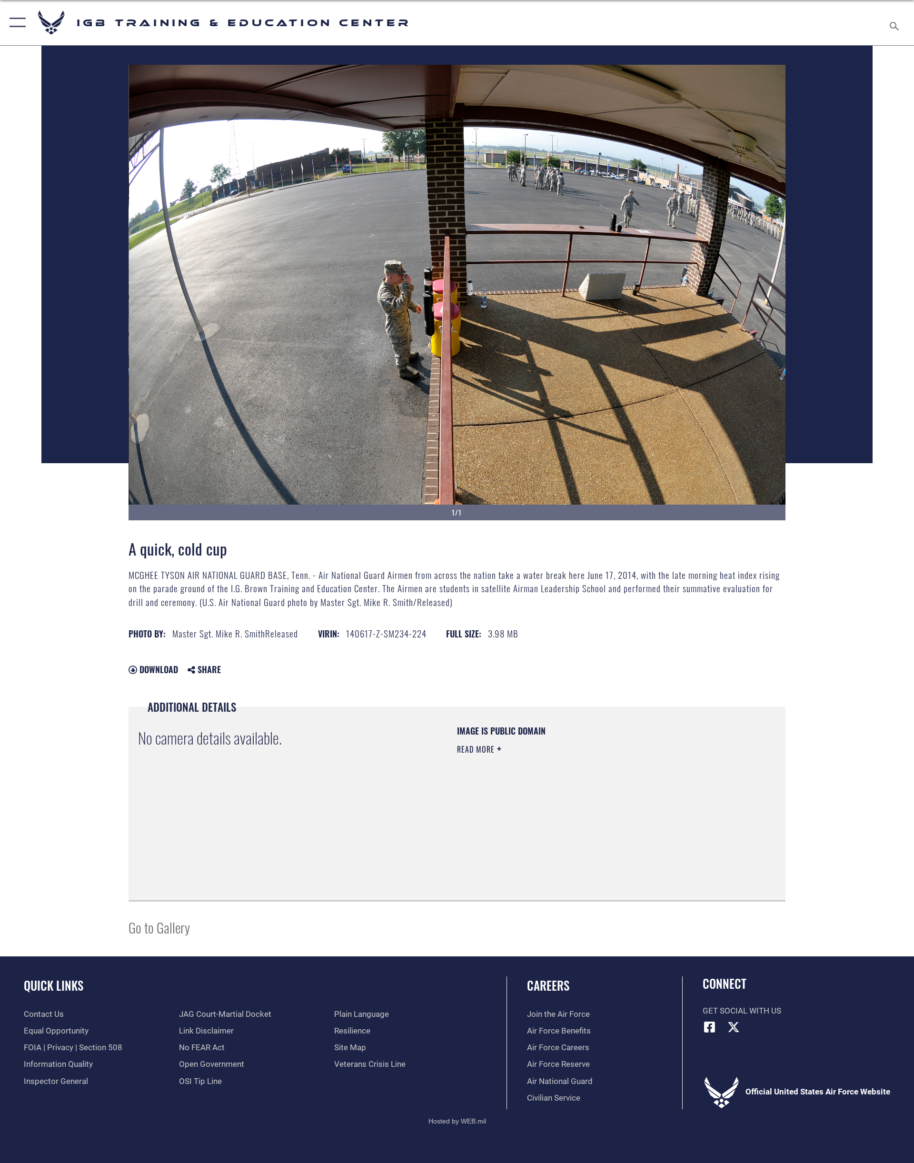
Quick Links (53, 985)
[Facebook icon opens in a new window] (710, 1027)
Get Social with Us (742, 1010)
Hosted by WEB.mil (457, 1121)
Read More (477, 749)
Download (157, 669)
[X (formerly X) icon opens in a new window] (733, 1027)
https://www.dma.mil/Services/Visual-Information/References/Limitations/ (568, 809)
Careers (548, 985)
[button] (15, 22)
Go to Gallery (159, 927)
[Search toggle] (895, 22)
